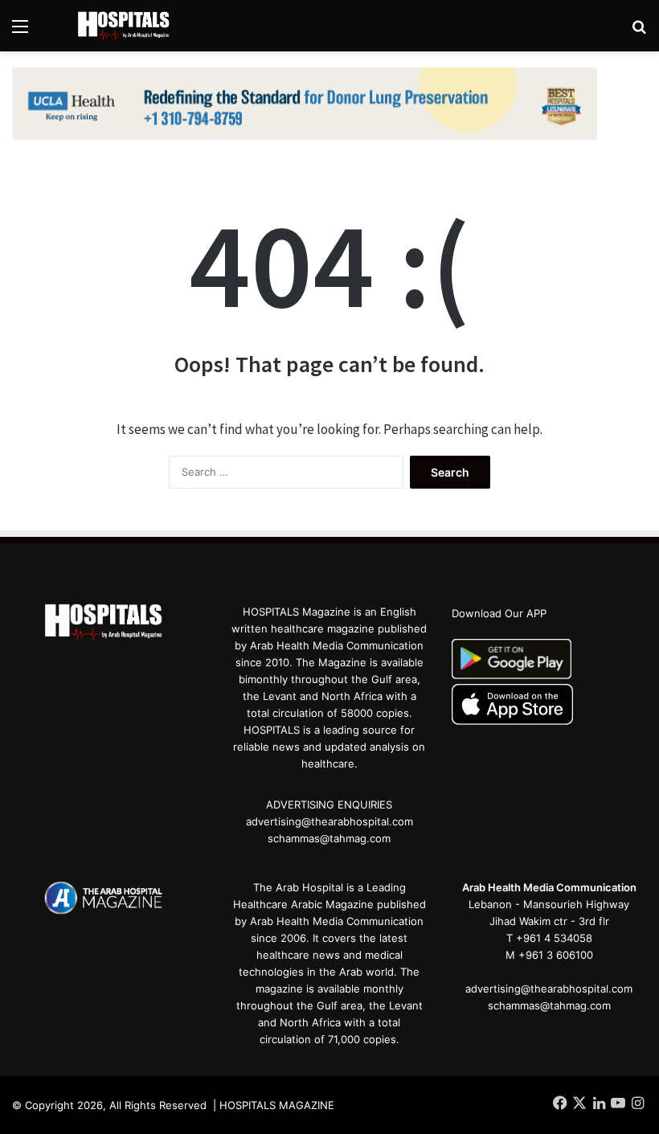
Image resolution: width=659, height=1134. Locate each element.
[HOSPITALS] (128, 25)
